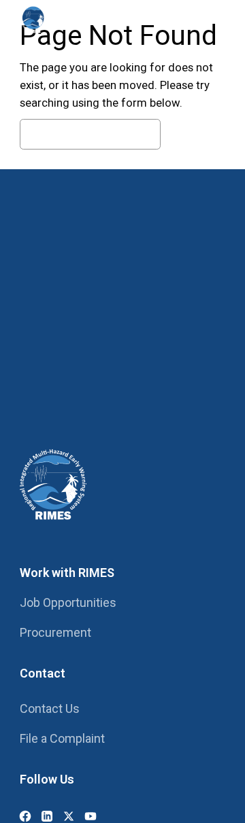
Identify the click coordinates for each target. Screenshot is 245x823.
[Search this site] (173, 19)
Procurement (55, 632)
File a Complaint (62, 738)
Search (196, 134)
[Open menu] (211, 19)
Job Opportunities (68, 602)
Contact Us (50, 708)
